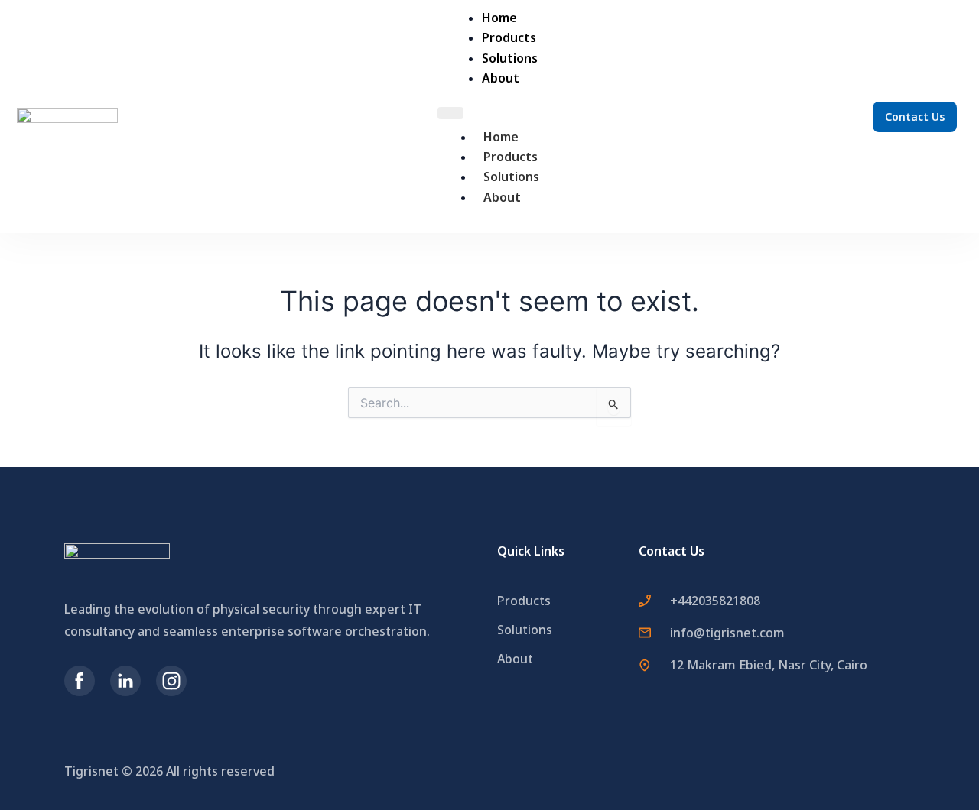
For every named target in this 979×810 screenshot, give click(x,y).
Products (510, 156)
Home (501, 136)
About (502, 197)
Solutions (511, 176)
